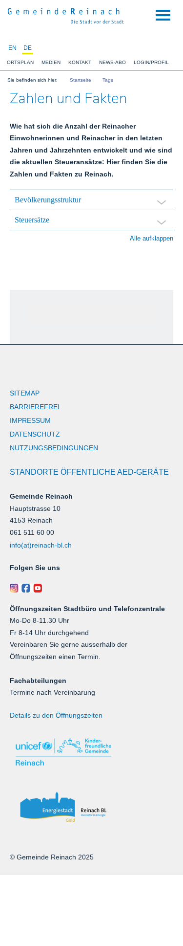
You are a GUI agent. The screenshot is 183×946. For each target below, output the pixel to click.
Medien (51, 62)
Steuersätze (32, 220)
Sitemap (25, 393)
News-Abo (112, 62)
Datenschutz (35, 434)
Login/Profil (151, 62)
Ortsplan (20, 62)
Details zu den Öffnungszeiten (56, 715)
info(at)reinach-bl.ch (41, 545)
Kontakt (79, 62)
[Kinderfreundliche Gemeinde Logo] (91, 752)
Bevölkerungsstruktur (48, 200)
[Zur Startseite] (65, 14)
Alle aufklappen (151, 238)
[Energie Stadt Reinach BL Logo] (91, 807)
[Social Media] (91, 588)
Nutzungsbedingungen (54, 448)
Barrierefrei (35, 407)
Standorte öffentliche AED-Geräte (89, 472)
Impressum (30, 420)
